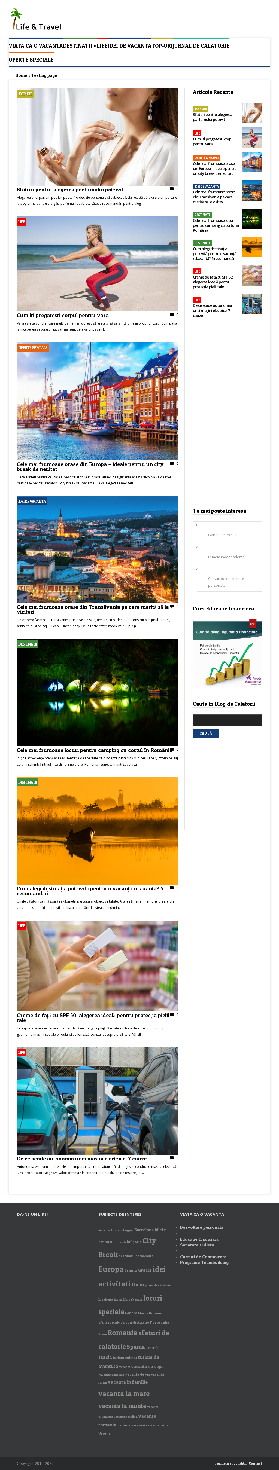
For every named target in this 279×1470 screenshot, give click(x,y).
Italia (138, 1284)
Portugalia (159, 1322)
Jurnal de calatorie (201, 45)
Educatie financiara (199, 1239)
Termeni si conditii (231, 1463)
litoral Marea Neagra (128, 1299)
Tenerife (152, 1348)
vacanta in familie (128, 1382)
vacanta (124, 1367)
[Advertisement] (227, 414)
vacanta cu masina (111, 1374)
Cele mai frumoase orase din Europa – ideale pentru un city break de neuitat (90, 466)
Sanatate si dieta (197, 1245)
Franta (131, 1270)
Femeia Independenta (226, 556)
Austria (116, 1230)
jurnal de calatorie (158, 1285)
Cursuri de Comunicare (203, 1256)
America (104, 1230)
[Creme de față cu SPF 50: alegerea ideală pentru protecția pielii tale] (97, 1010)
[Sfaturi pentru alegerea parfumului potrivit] (97, 184)
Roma (102, 1334)
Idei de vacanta (129, 45)
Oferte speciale (31, 59)
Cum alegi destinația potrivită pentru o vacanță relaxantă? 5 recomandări (90, 890)
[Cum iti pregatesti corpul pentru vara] (97, 310)
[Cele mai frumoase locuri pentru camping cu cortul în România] (97, 744)
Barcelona (144, 1229)
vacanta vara (127, 1425)
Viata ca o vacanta (36, 45)
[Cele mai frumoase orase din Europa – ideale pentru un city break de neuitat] (97, 459)
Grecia (145, 1270)
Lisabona (105, 1299)
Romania (123, 1332)
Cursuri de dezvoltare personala (226, 582)
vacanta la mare (124, 1393)
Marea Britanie (150, 1313)
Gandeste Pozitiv (222, 534)
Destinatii (80, 45)
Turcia (105, 1357)
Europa (111, 1269)
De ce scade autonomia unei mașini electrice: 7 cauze (82, 1158)
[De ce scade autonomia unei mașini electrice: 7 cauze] (97, 1153)
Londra (131, 1313)
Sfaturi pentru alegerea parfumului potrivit (70, 189)
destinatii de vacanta (136, 1256)
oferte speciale (109, 1322)
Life (102, 45)
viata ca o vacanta (154, 1425)
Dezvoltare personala (201, 1227)
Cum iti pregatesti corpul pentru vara (63, 315)
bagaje (128, 1230)
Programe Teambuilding (204, 1262)
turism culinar (125, 1357)
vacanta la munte (122, 1405)
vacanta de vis (137, 1374)
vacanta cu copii (147, 1366)
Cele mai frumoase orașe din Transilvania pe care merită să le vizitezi (93, 609)
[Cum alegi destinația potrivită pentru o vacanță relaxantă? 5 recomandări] (97, 883)
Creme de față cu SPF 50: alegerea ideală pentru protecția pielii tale (93, 1017)
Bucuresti (118, 1242)
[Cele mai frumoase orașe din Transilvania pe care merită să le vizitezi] (97, 601)
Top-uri (162, 45)
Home (21, 75)
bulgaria (134, 1242)
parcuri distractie (134, 1322)
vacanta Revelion (126, 1417)
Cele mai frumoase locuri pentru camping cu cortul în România (94, 750)
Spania (136, 1346)
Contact (255, 1463)
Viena (104, 1433)
